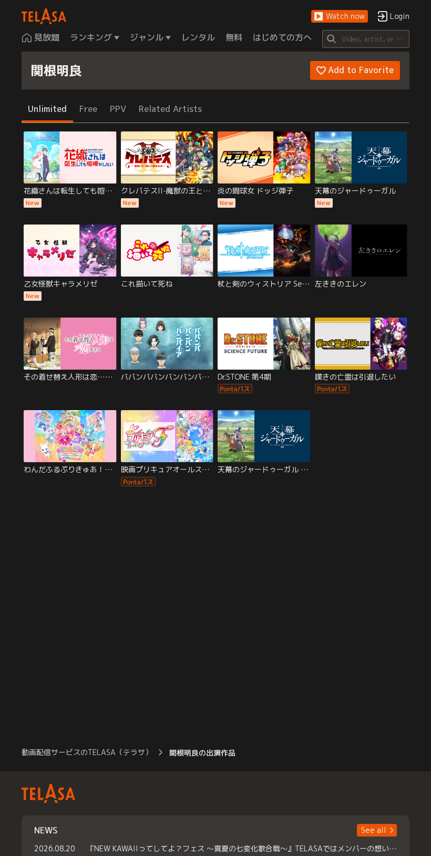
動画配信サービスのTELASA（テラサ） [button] (87, 752)
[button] (339, 16)
